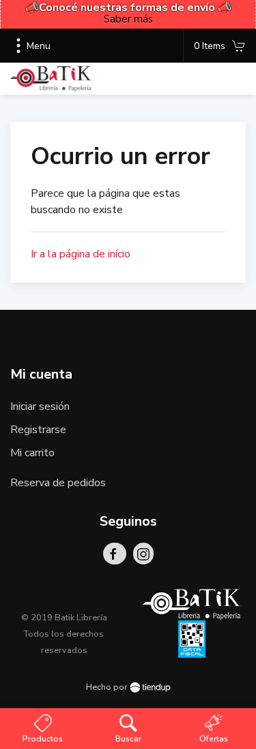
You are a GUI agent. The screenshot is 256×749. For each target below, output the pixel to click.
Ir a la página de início (80, 253)
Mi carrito (32, 452)
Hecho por (108, 687)
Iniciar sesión (40, 406)
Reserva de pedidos (58, 482)
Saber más (128, 19)
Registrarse (38, 429)
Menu (39, 45)
